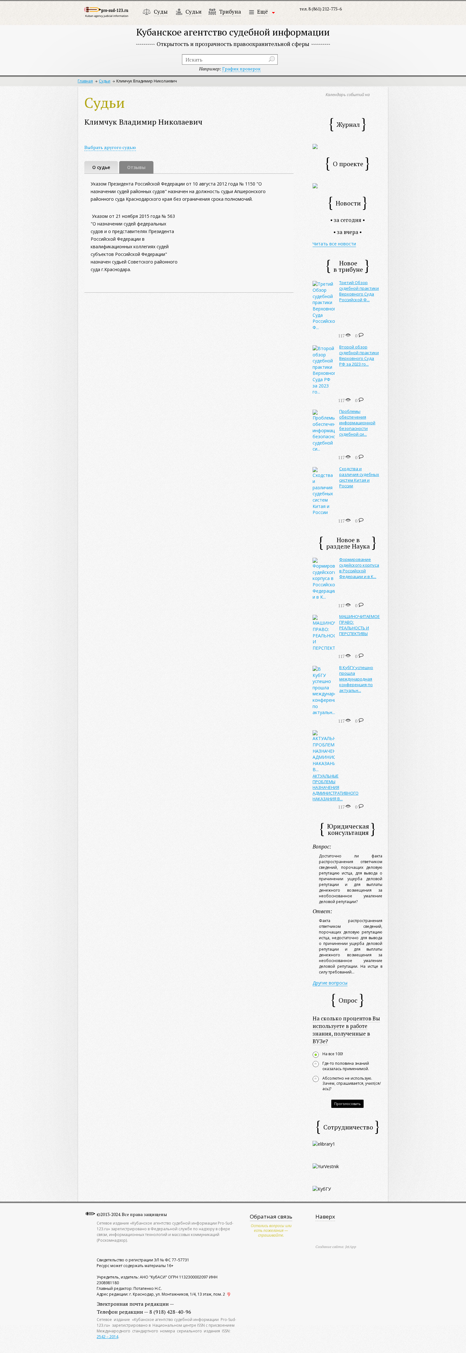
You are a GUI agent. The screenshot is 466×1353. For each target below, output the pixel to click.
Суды (161, 11)
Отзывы (136, 167)
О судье (101, 167)
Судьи (193, 11)
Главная (85, 81)
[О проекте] (315, 185)
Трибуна (230, 11)
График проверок (241, 69)
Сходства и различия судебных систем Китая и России (359, 477)
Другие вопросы (330, 983)
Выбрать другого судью (110, 147)
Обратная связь (271, 1216)
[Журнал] (315, 146)
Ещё (262, 11)
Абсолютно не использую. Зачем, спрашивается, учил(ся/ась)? (351, 1084)
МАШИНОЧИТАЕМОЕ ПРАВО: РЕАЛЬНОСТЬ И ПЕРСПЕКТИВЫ (359, 625)
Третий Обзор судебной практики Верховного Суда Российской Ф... (359, 291)
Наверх (325, 1216)
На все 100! (332, 1054)
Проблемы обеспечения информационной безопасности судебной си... (357, 422)
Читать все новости (334, 244)
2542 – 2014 (107, 1336)
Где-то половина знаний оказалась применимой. (345, 1066)
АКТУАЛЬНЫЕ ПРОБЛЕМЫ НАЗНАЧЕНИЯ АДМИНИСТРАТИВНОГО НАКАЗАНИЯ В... (336, 787)
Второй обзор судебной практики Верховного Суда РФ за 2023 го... (359, 355)
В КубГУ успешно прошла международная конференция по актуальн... (356, 679)
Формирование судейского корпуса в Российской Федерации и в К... (359, 567)
